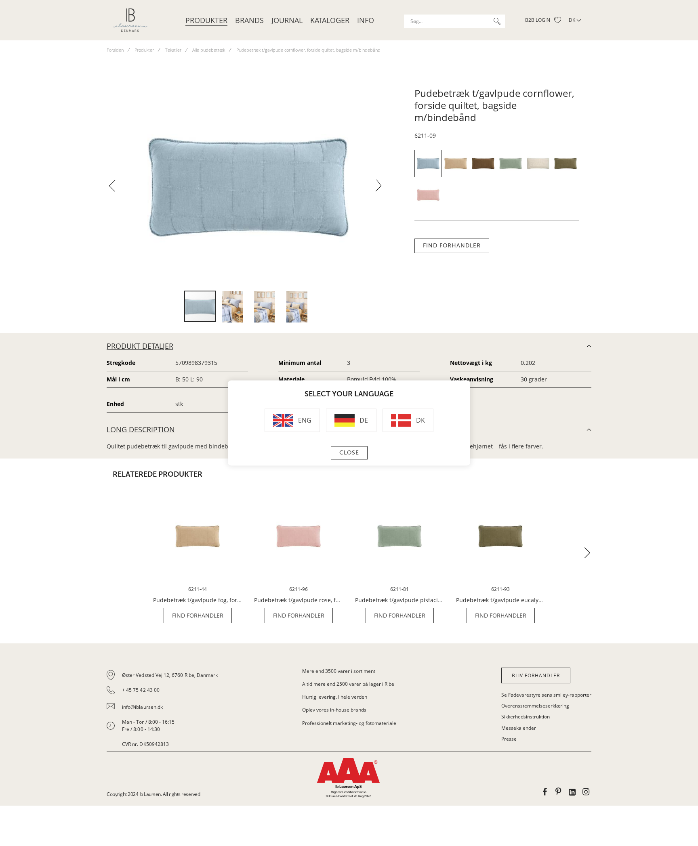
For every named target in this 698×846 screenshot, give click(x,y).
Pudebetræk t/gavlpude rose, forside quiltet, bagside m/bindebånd (298, 600)
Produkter (206, 20)
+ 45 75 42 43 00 (141, 690)
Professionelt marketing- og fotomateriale (349, 723)
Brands (249, 20)
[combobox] (454, 21)
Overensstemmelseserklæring (535, 705)
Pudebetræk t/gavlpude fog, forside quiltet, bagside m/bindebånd (197, 600)
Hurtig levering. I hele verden (334, 696)
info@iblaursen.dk (142, 707)
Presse (509, 738)
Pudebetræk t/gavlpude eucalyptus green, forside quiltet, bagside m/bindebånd (500, 600)
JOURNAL (287, 20)
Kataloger (329, 20)
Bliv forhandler (536, 675)
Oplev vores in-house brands (334, 709)
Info (365, 20)
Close (349, 453)
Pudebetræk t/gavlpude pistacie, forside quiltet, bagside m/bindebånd (399, 600)
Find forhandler (452, 246)
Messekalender (518, 728)
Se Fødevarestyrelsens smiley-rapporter (546, 694)
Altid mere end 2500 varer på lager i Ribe (348, 684)
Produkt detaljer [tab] (140, 346)
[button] (115, 188)
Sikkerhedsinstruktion (525, 716)
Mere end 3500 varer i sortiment (338, 671)
